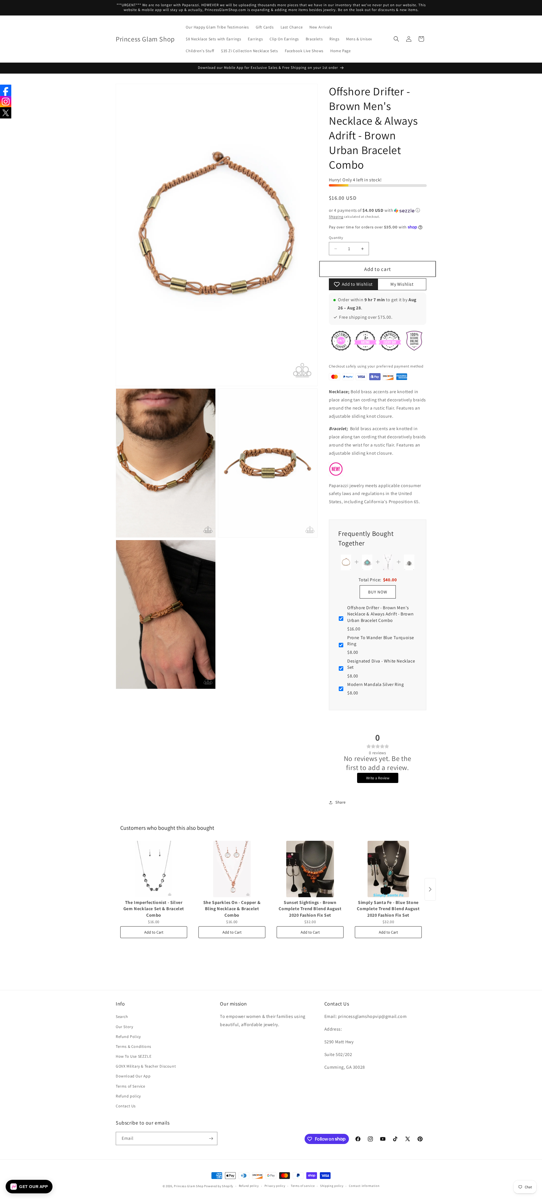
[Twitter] (5, 112)
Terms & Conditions (133, 1046)
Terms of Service (130, 1086)
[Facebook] (5, 90)
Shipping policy (332, 1186)
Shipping (336, 216)
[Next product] (430, 889)
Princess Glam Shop (189, 1186)
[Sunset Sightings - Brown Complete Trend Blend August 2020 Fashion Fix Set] (310, 869)
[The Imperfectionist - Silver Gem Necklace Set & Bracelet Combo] (154, 869)
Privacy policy (275, 1186)
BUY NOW (377, 592)
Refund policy (128, 1096)
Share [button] (340, 802)
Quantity (336, 237)
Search (122, 1016)
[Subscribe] (211, 1138)
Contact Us (126, 1105)
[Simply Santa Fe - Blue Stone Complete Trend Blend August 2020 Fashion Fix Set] (388, 869)
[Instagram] (5, 101)
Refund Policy (128, 1036)
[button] (396, 39)
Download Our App (133, 1076)
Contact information (364, 1186)
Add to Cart (153, 932)
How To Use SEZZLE (133, 1056)
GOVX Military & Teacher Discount (146, 1066)
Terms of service (302, 1186)
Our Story (124, 1026)
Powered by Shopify (218, 1186)
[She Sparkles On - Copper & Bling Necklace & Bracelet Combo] (232, 869)
